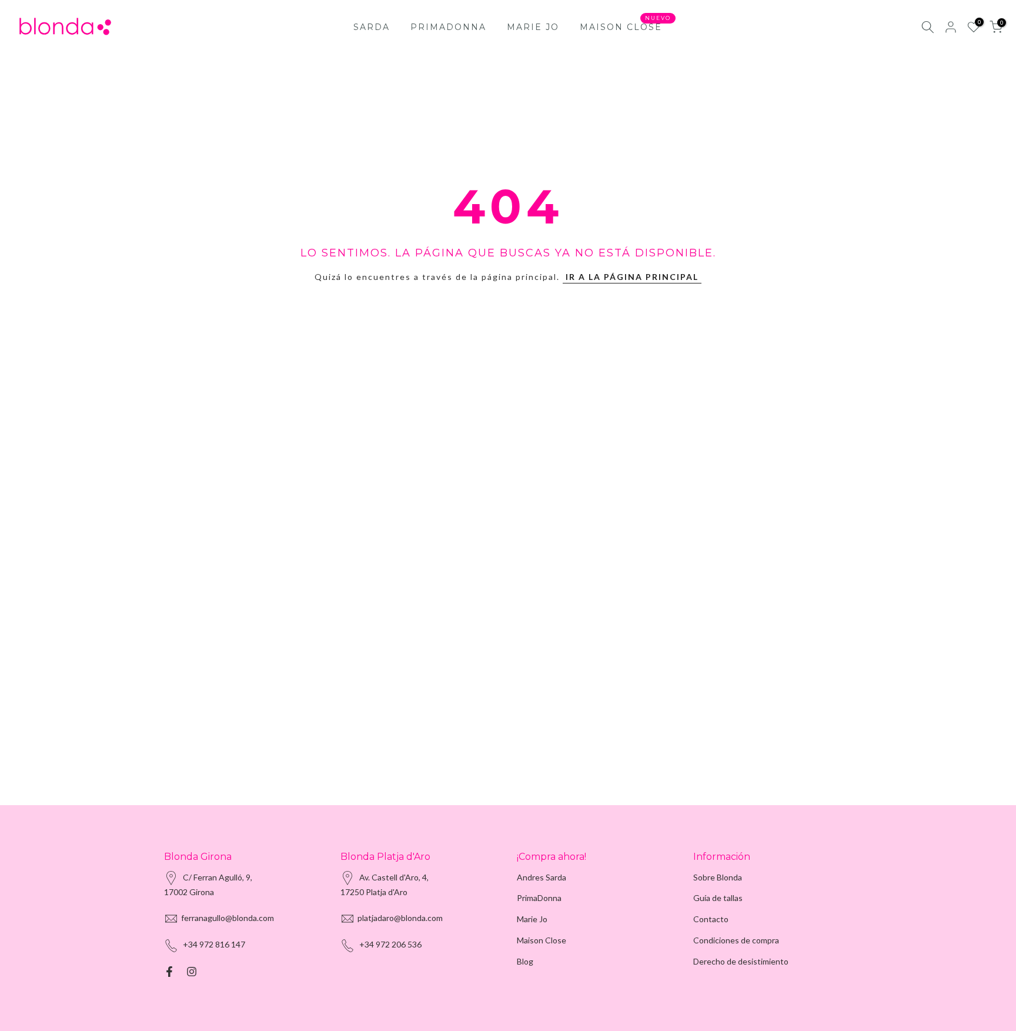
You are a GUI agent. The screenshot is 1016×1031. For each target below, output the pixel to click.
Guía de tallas (718, 898)
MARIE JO (533, 27)
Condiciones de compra (736, 940)
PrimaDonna (539, 898)
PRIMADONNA (448, 27)
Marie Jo (532, 919)
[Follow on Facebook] (169, 972)
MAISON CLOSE (625, 26)
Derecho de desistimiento (740, 961)
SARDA (371, 27)
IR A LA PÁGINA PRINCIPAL (632, 277)
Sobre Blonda (717, 877)
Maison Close (541, 940)
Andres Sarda (541, 877)
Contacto (710, 919)
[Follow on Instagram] (191, 972)
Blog (525, 961)
